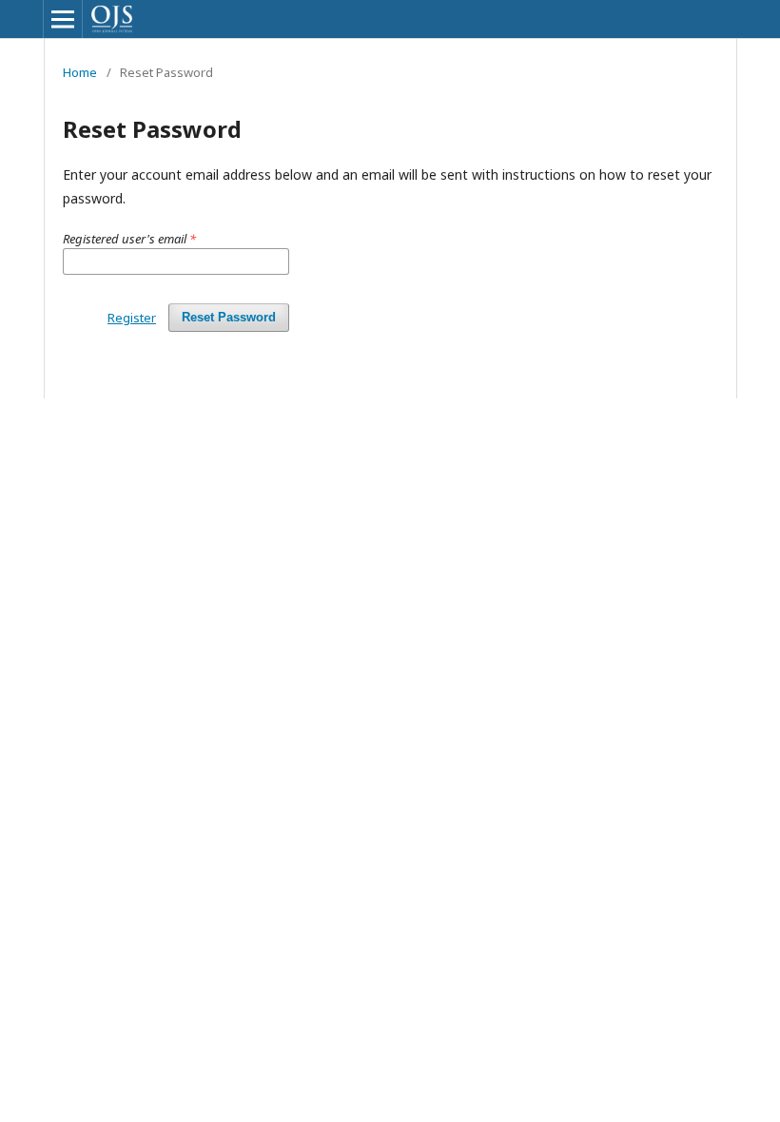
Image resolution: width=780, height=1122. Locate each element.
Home (80, 72)
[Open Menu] (63, 19)
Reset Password (229, 317)
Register (131, 317)
